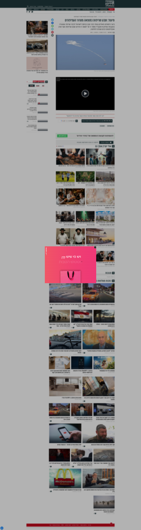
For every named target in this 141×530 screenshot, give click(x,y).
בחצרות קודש (103, 9)
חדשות (111, 9)
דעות (67, 9)
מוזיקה (78, 9)
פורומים (30, 9)
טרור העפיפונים (110, 149)
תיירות (57, 9)
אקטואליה (109, 12)
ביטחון (104, 12)
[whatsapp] (52, 49)
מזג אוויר (92, 12)
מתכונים (43, 9)
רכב (62, 9)
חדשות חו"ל (98, 12)
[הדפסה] (52, 52)
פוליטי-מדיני (95, 9)
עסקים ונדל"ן (50, 9)
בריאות (72, 9)
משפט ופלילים (86, 9)
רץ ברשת (36, 9)
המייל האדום (33, 6)
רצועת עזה (102, 149)
